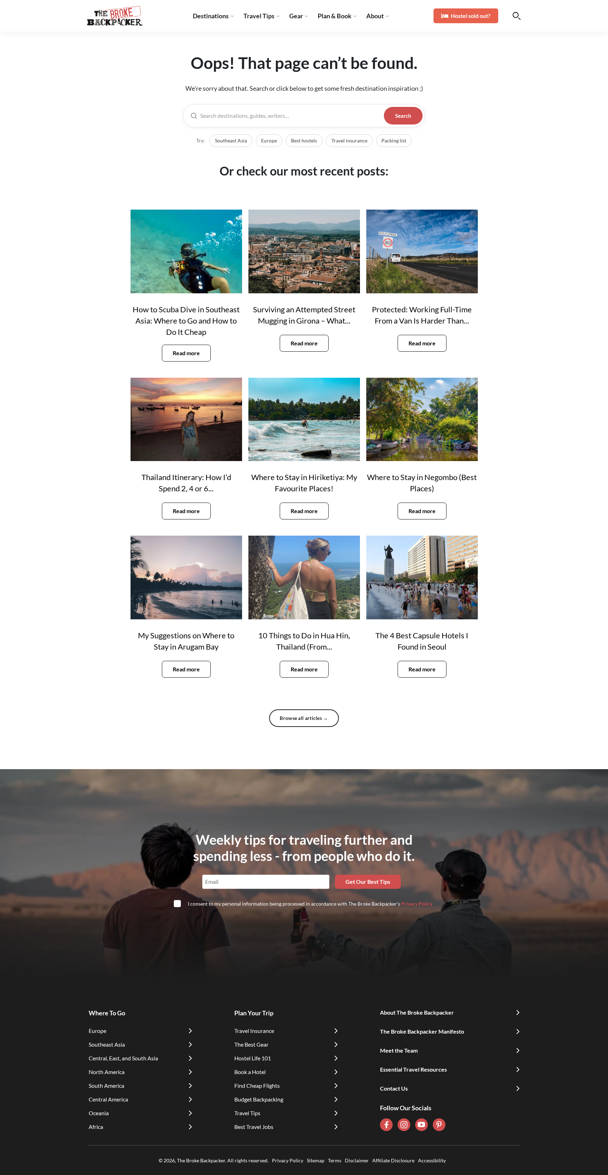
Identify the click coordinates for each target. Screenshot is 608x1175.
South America (106, 1085)
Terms (334, 1160)
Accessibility (432, 1160)
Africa (96, 1126)
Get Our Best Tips (368, 881)
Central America (108, 1099)
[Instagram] (404, 1124)
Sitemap (315, 1160)
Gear (296, 16)
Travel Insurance (254, 1030)
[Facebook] (386, 1124)
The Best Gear (251, 1044)
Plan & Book (335, 16)
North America (107, 1071)
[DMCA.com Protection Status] (447, 1160)
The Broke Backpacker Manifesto (422, 1031)
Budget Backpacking (258, 1099)
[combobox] (290, 116)
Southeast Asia (231, 140)
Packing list (393, 140)
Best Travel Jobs (253, 1126)
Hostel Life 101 (252, 1058)
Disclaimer (357, 1160)
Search (403, 116)
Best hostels (304, 140)
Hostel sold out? (470, 15)
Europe (269, 140)
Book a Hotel (250, 1071)
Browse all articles (304, 718)
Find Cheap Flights (257, 1085)
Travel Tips (258, 16)
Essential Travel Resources (413, 1069)
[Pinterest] (439, 1124)
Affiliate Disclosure (393, 1160)
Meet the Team (399, 1050)
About (375, 16)
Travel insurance (349, 140)
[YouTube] (421, 1124)
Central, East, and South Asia (123, 1058)
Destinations (211, 16)
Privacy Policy (416, 904)
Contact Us (394, 1088)
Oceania (99, 1113)
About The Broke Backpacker (417, 1012)
